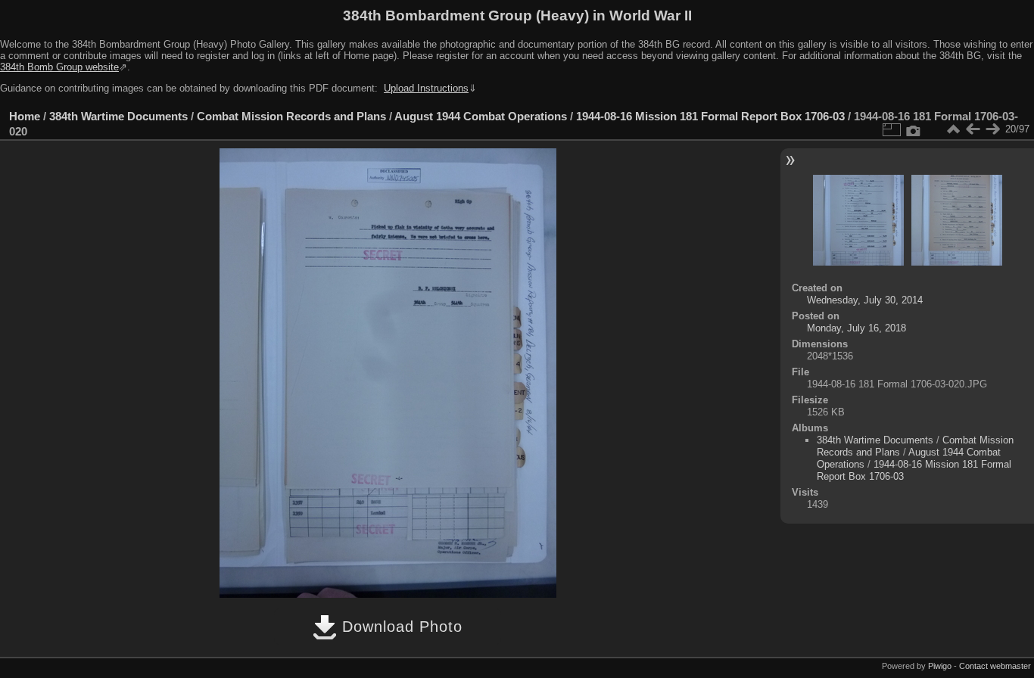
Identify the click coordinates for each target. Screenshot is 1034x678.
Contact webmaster (995, 665)
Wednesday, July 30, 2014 (865, 300)
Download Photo (399, 626)
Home (24, 116)
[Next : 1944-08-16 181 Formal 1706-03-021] (992, 129)
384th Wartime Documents (118, 116)
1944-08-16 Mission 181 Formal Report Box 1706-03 (710, 116)
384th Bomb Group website (59, 67)
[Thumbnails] (953, 129)
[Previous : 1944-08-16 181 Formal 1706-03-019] (973, 129)
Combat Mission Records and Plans (291, 116)
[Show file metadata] (913, 129)
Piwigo (939, 665)
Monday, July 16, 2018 (856, 328)
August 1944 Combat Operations (480, 116)
